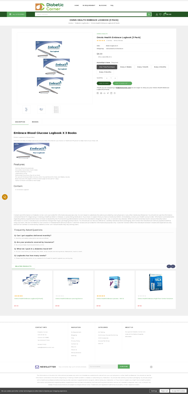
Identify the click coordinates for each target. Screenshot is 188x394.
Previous (169, 266)
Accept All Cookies (178, 391)
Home (77, 5)
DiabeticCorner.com (123, 87)
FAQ (112, 5)
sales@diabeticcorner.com (46, 347)
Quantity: (100, 78)
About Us (74, 349)
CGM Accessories (103, 338)
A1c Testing (101, 332)
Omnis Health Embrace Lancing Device (69, 298)
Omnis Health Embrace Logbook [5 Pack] (28, 298)
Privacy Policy (75, 341)
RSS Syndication (76, 352)
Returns (73, 346)
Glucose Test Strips (104, 341)
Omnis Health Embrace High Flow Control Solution (155, 298)
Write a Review (118, 40)
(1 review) (109, 40)
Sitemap (73, 355)
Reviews (35, 122)
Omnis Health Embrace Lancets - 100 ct (110, 298)
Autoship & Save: (107, 62)
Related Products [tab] (23, 266)
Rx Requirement (89, 5)
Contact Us (74, 344)
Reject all (164, 391)
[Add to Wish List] (160, 14)
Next (173, 266)
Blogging (103, 5)
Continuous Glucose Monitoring (108, 335)
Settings (154, 391)
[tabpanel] (32, 290)
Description (20, 122)
